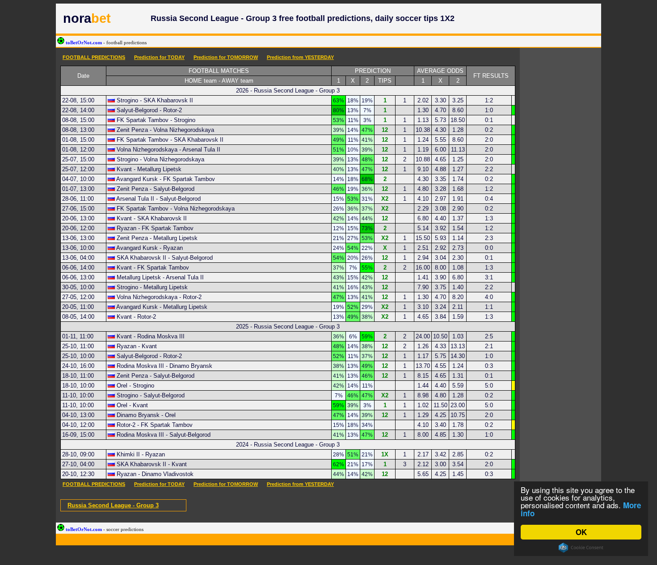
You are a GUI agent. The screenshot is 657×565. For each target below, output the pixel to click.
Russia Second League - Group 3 (113, 505)
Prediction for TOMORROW (226, 57)
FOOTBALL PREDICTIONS (94, 57)
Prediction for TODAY (159, 57)
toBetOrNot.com (105, 42)
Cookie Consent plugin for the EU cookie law (581, 547)
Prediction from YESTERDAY (300, 57)
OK (581, 532)
